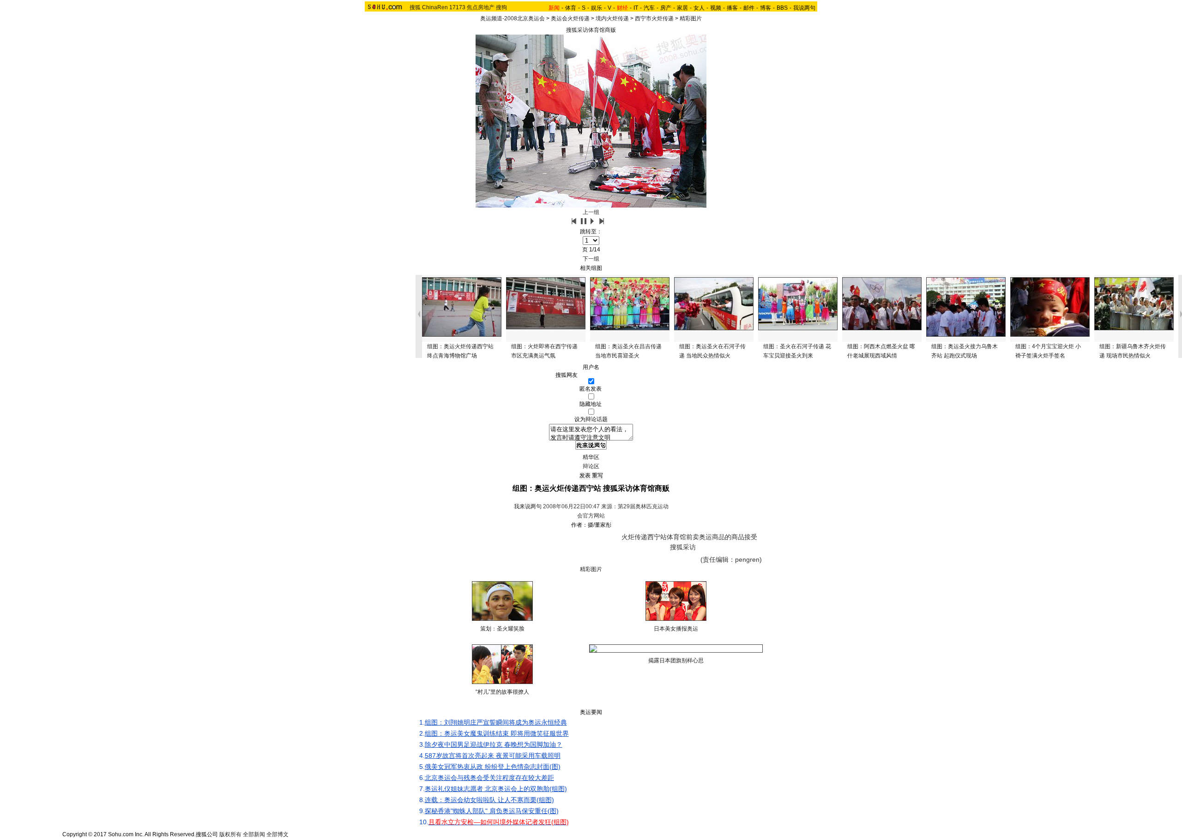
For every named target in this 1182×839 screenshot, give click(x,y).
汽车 (649, 8)
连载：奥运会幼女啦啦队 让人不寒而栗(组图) (489, 799)
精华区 (591, 457)
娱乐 (596, 8)
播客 (732, 8)
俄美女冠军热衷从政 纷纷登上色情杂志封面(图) (493, 766)
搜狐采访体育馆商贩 (591, 30)
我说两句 (804, 8)
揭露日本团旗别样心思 (676, 660)
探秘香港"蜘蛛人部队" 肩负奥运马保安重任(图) (492, 811)
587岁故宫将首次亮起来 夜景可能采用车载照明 (493, 755)
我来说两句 (528, 506)
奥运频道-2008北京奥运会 (512, 18)
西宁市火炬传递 (654, 18)
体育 (570, 8)
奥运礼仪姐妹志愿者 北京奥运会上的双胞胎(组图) (496, 788)
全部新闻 (254, 834)
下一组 (591, 259)
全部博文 (277, 834)
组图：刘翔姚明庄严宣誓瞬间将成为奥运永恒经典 (496, 722)
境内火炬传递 (612, 18)
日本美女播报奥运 (676, 628)
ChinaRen (435, 7)
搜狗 (501, 7)
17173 (457, 7)
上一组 (591, 212)
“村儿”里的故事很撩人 (502, 692)
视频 (715, 8)
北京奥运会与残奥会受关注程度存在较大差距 (489, 777)
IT (635, 8)
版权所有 (230, 834)
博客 (765, 8)
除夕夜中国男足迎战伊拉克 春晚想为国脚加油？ (493, 744)
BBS (782, 8)
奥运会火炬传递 (570, 18)
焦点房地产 (481, 7)
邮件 (748, 8)
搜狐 (415, 7)
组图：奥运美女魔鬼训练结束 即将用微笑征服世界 (497, 733)
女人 (699, 8)
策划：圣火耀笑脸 (502, 628)
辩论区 (591, 466)
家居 (682, 8)
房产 (665, 8)
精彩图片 (691, 18)
